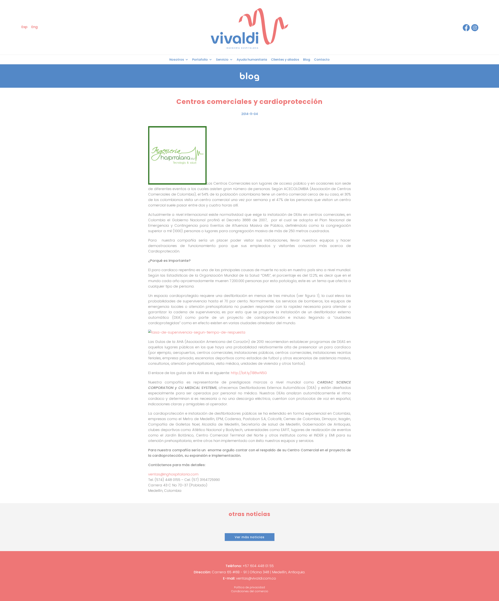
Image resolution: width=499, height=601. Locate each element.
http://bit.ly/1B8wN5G (249, 372)
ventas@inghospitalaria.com (173, 474)
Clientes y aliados (285, 59)
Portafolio (200, 59)
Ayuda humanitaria (252, 59)
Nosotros (176, 59)
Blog (306, 59)
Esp (24, 26)
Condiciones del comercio (249, 591)
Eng (34, 26)
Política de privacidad (249, 587)
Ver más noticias (250, 537)
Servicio (222, 59)
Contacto (322, 59)
